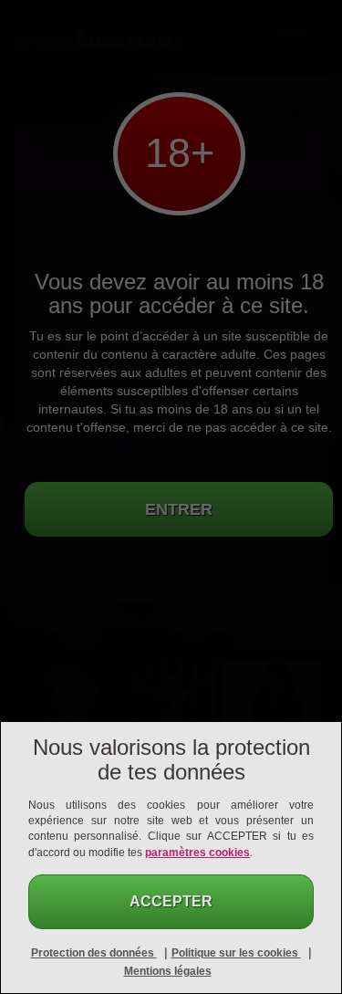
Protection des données (94, 953)
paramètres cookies (197, 852)
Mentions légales (168, 971)
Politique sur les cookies (236, 953)
